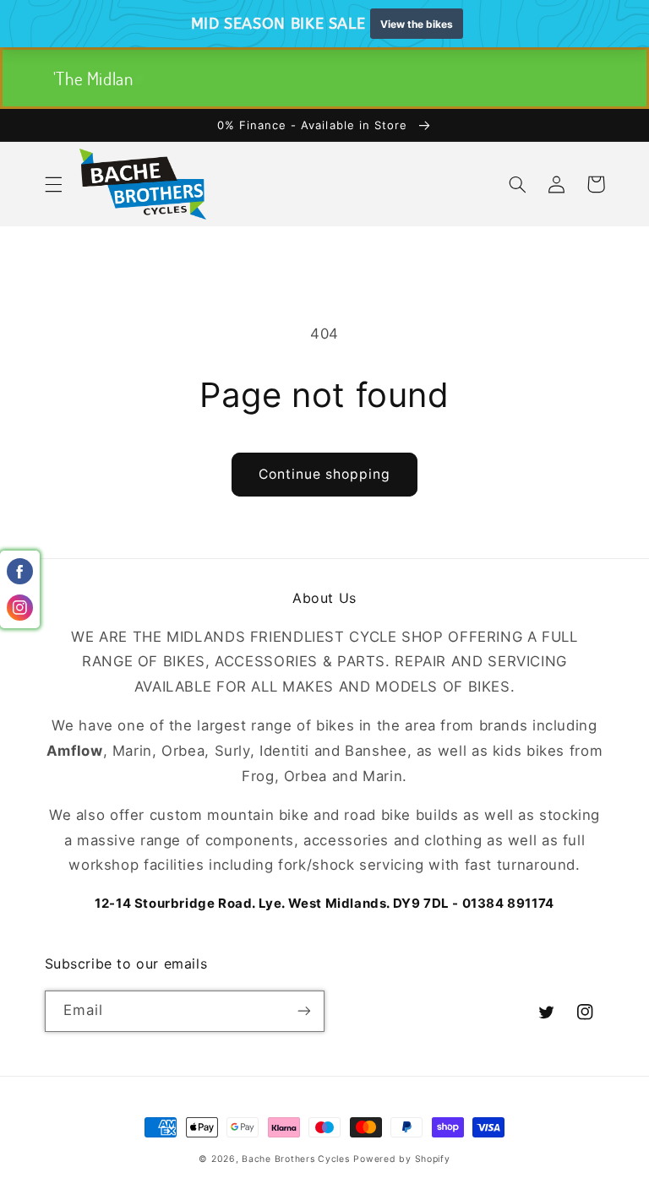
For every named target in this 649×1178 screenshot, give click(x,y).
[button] (53, 184)
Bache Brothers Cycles (295, 1159)
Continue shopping (325, 474)
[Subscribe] (304, 1011)
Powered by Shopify (401, 1159)
